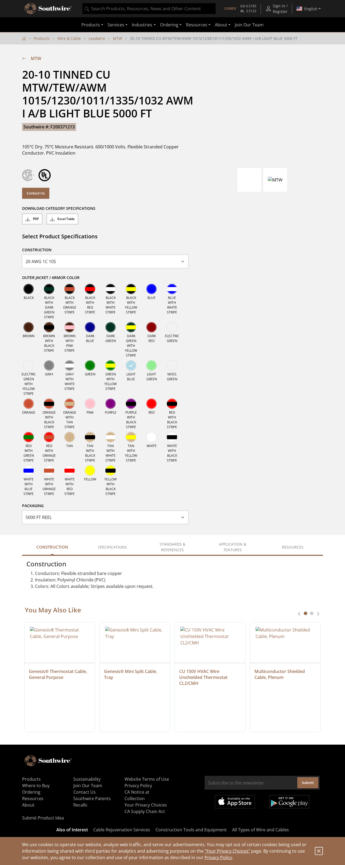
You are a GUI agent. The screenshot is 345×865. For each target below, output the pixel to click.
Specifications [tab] (112, 547)
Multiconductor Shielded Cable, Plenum (280, 674)
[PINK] (90, 403)
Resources (32, 798)
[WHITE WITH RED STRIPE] (69, 470)
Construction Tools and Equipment (191, 830)
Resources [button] (196, 25)
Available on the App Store (235, 801)
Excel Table (66, 219)
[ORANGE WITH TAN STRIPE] (69, 403)
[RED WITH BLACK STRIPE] (171, 403)
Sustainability (87, 779)
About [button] (221, 25)
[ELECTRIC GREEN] (171, 327)
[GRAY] (49, 365)
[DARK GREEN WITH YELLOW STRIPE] (131, 327)
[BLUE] (151, 288)
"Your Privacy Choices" (227, 851)
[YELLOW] (90, 470)
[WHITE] (151, 437)
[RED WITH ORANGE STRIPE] (49, 437)
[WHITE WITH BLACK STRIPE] (171, 437)
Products (42, 38)
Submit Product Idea (43, 818)
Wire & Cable (69, 38)
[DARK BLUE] (90, 327)
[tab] (305, 613)
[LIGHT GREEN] (151, 365)
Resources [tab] (292, 547)
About (28, 805)
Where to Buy (36, 786)
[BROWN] (28, 327)
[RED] (151, 403)
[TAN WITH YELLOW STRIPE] (131, 437)
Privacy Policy (218, 857)
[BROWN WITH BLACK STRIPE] (49, 327)
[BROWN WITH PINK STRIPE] (69, 327)
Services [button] (116, 25)
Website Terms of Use (147, 779)
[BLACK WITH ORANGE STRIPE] (69, 288)
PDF (35, 219)
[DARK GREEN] (110, 327)
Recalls (80, 805)
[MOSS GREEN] (171, 365)
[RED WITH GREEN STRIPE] (28, 437)
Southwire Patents (92, 798)
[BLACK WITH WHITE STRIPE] (110, 288)
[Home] (24, 38)
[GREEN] (90, 365)
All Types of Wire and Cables (260, 830)
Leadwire (97, 38)
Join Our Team (249, 25)
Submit (308, 782)
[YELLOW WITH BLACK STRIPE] (110, 470)
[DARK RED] (151, 327)
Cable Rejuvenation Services (121, 830)
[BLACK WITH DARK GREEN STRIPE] (49, 288)
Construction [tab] (52, 547)
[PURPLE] (110, 403)
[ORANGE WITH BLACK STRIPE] (49, 403)
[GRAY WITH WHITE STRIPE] (69, 365)
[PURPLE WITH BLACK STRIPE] (131, 403)
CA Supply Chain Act (145, 811)
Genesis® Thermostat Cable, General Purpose (58, 674)
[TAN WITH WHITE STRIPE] (110, 437)
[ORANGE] (28, 403)
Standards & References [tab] (172, 547)
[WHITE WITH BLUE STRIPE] (28, 470)
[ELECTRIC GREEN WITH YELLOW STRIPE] (28, 365)
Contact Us (36, 193)
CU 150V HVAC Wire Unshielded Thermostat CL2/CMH (204, 677)
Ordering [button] (169, 25)
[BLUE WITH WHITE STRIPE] (171, 288)
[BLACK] (28, 288)
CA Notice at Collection (137, 795)
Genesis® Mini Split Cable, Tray (131, 674)
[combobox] (149, 8)
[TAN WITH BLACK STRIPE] (90, 437)
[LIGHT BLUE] (131, 365)
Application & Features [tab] (232, 547)
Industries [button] (142, 25)
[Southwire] (48, 8)
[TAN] (69, 437)
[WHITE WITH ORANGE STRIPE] (49, 470)
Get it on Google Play (289, 801)
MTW (117, 38)
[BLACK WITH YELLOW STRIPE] (131, 288)
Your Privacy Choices (146, 805)
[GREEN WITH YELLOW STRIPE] (110, 365)
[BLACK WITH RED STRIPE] (90, 288)
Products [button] (90, 25)
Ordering (31, 792)
